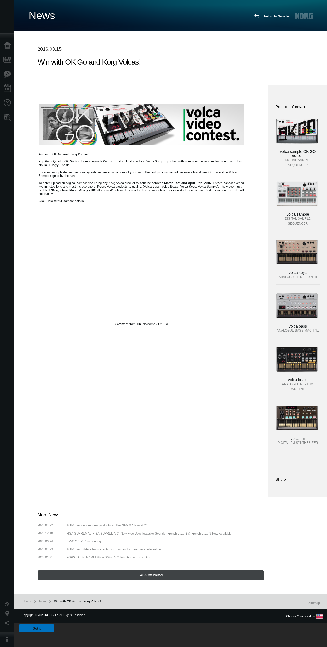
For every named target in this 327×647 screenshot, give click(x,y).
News (8, 604)
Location (8, 613)
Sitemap (314, 603)
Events (8, 88)
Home (8, 45)
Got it (37, 628)
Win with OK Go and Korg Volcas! (77, 601)
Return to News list (277, 16)
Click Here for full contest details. (62, 201)
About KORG (8, 640)
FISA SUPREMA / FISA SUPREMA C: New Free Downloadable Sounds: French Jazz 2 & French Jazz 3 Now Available (148, 533)
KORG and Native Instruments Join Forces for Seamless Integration (113, 549)
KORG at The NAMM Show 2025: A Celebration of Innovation (108, 557)
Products (8, 60)
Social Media (8, 623)
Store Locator (8, 117)
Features (8, 74)
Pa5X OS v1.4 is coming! (84, 541)
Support (8, 103)
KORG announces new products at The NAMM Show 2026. (107, 525)
